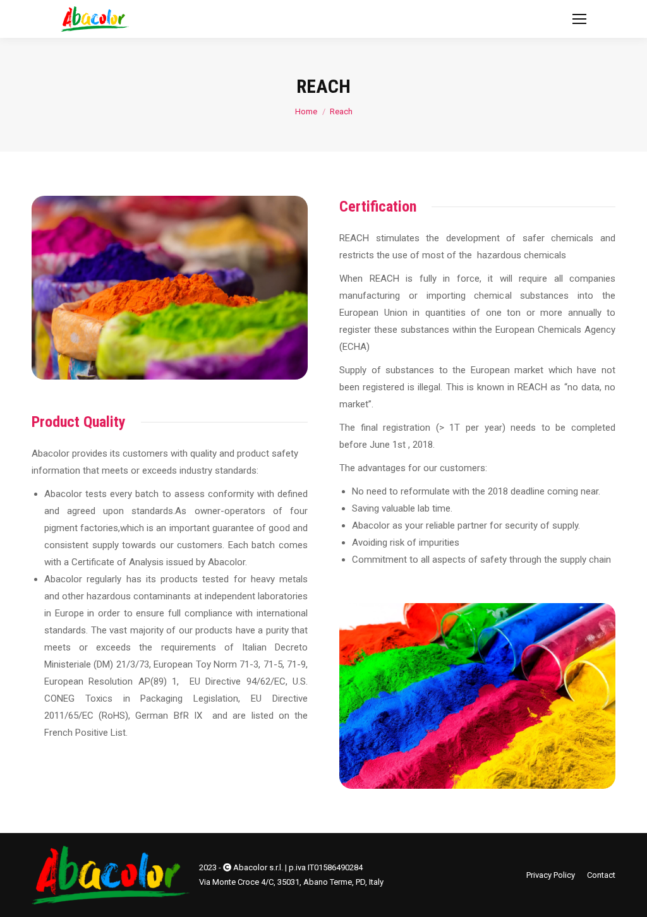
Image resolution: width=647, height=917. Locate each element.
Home (306, 111)
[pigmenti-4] (477, 696)
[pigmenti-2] (170, 288)
